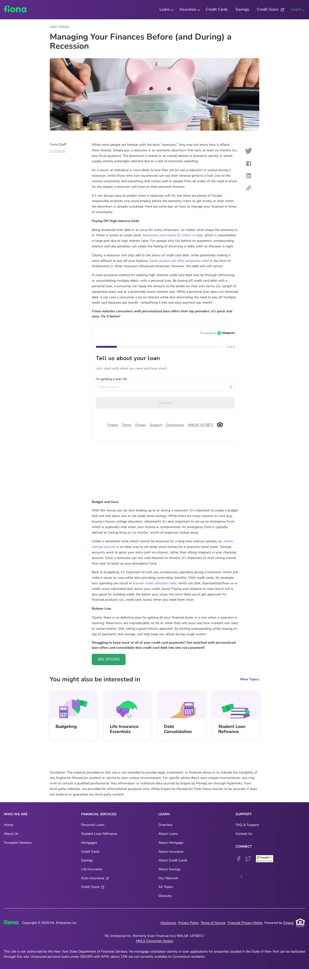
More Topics (249, 679)
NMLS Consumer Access (154, 941)
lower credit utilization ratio (155, 583)
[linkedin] (248, 176)
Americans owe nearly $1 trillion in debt (173, 235)
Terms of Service (213, 922)
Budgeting (66, 726)
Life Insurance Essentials (124, 729)
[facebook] (248, 164)
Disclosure (168, 922)
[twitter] (248, 151)
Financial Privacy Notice (244, 922)
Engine (288, 922)
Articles (64, 26)
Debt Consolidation (178, 729)
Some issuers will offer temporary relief (179, 260)
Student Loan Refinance (232, 729)
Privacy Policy (188, 922)
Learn (53, 26)
